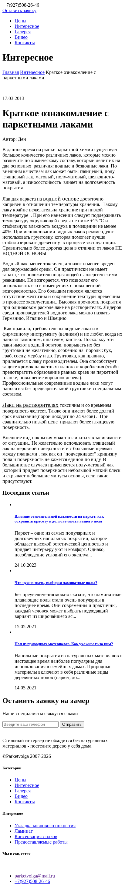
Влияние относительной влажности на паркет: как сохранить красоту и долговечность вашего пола (59, 518)
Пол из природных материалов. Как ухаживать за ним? (64, 644)
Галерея (23, 31)
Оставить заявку (19, 10)
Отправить (72, 724)
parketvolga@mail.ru (35, 875)
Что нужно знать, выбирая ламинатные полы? (56, 582)
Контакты (25, 42)
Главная (10, 72)
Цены (20, 20)
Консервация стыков (36, 836)
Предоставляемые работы (41, 841)
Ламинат (24, 831)
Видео (21, 37)
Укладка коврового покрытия (45, 825)
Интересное (27, 26)
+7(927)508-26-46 (32, 881)
